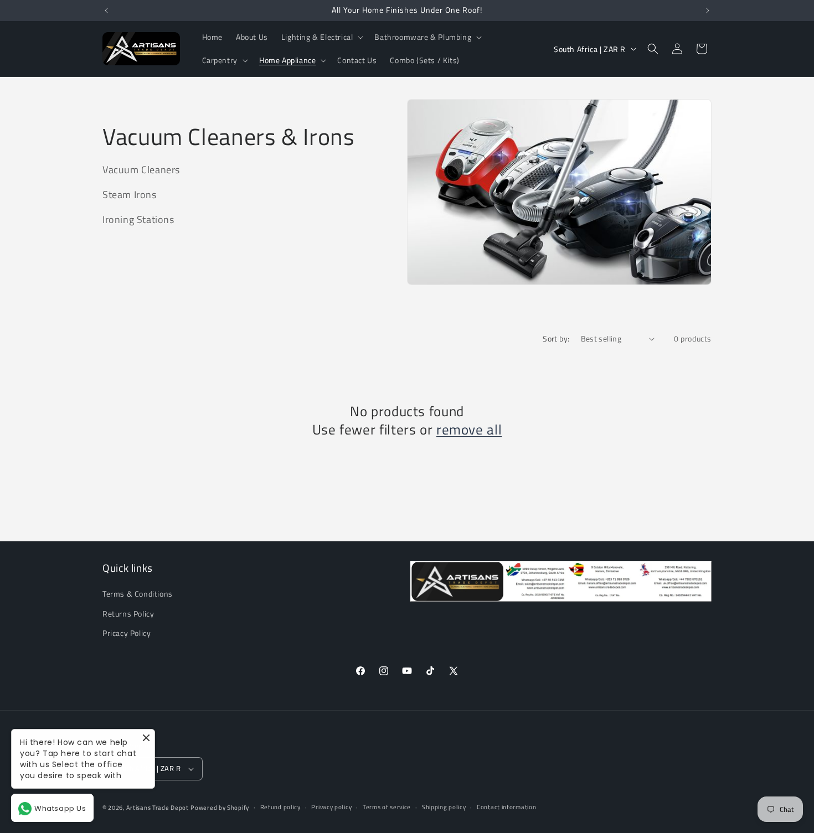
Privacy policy (331, 807)
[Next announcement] (707, 10)
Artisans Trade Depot (157, 807)
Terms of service (387, 807)
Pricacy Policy (126, 633)
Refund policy (280, 807)
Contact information (506, 807)
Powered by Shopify (219, 807)
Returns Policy (128, 613)
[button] (321, 37)
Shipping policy (444, 807)
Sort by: (556, 338)
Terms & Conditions (137, 594)
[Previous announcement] (106, 10)
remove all (469, 429)
